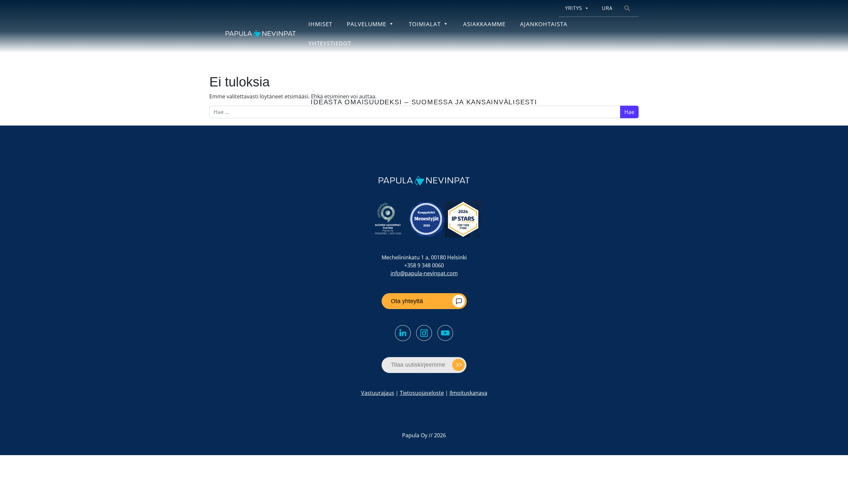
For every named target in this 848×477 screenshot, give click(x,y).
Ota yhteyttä (407, 301)
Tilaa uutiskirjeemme (418, 364)
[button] (627, 8)
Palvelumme (366, 24)
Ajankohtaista (543, 24)
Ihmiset (320, 24)
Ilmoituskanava (468, 393)
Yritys (573, 8)
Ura (607, 8)
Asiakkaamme (484, 24)
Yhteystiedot (329, 43)
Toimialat (425, 24)
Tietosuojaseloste (422, 393)
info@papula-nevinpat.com (424, 273)
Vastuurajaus (377, 393)
